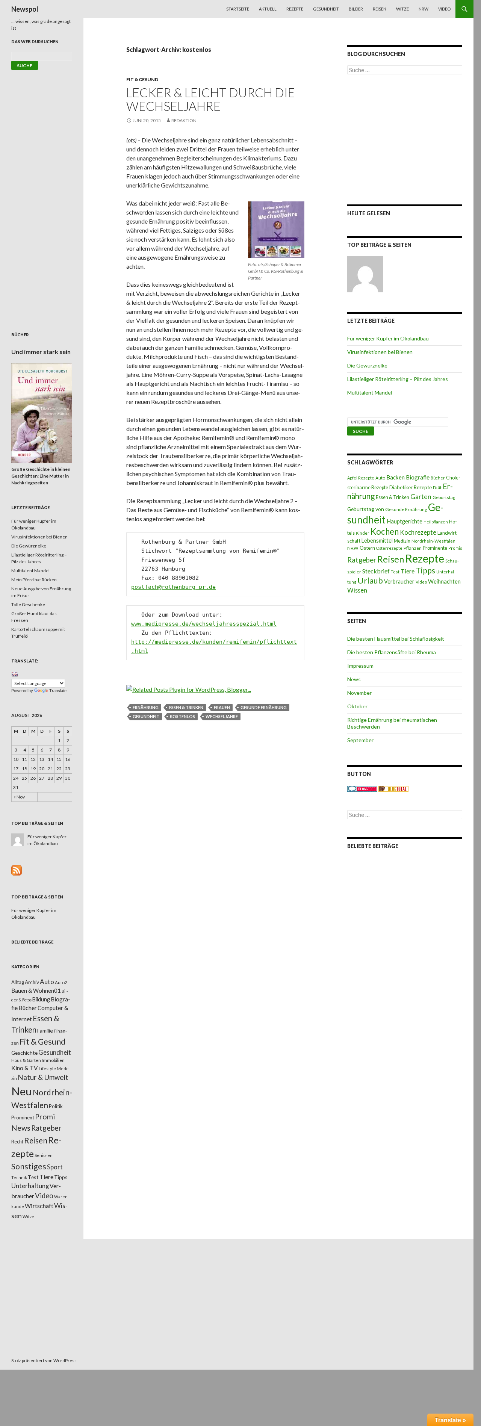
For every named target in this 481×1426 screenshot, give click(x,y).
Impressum (360, 665)
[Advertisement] (404, 139)
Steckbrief (376, 571)
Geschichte (24, 1052)
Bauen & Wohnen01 (36, 990)
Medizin (402, 541)
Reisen (379, 8)
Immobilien (53, 1060)
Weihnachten (444, 581)
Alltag (17, 982)
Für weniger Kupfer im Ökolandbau (388, 338)
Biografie (418, 477)
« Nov (19, 797)
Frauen (222, 707)
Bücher (438, 477)
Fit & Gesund (142, 79)
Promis (455, 548)
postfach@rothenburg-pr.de (173, 587)
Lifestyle (47, 1068)
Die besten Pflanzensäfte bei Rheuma (391, 652)
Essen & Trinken (186, 707)
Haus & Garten (26, 1060)
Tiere (407, 571)
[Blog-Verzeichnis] (362, 788)
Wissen (357, 590)
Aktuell (268, 8)
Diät (437, 487)
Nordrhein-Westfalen (433, 540)
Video (444, 8)
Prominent (22, 1117)
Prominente (435, 548)
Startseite (237, 8)
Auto (380, 478)
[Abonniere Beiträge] (16, 870)
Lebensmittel (377, 540)
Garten (420, 497)
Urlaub (370, 580)
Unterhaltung (30, 1186)
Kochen (385, 531)
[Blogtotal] (393, 788)
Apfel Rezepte (360, 477)
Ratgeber (361, 560)
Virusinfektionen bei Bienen (380, 352)
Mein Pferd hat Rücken (34, 579)
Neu (21, 1091)
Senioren (44, 1155)
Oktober (357, 706)
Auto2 (61, 982)
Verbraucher (399, 581)
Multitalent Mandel (369, 392)
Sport (55, 1167)
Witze (402, 8)
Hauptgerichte (404, 521)
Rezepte (294, 8)
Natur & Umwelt (43, 1077)
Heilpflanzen (436, 521)
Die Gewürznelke (367, 365)
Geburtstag (444, 497)
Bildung (41, 999)
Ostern (367, 548)
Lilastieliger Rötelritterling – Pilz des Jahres (397, 379)
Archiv (32, 982)
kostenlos (182, 716)
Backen (395, 477)
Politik (56, 1106)
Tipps (425, 570)
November (359, 693)
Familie (45, 1030)
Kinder (362, 533)
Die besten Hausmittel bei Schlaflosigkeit (395, 638)
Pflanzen (413, 548)
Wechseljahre (222, 716)
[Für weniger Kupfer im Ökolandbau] (365, 274)
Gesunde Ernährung (263, 707)
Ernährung (146, 707)
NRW (423, 8)
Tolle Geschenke (28, 604)
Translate (58, 690)
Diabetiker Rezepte (410, 487)
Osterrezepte (389, 548)
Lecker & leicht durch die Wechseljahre (210, 99)
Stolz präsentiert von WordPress (44, 1360)
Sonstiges (28, 1166)
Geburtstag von (365, 509)
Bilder (356, 8)
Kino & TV (24, 1068)
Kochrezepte (418, 532)
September (360, 740)
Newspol (24, 9)
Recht (17, 1142)
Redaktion (184, 120)
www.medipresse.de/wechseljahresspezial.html (204, 623)
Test (395, 571)
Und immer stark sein (41, 351)
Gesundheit (326, 8)
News (354, 679)
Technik (19, 1177)
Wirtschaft (39, 1205)
